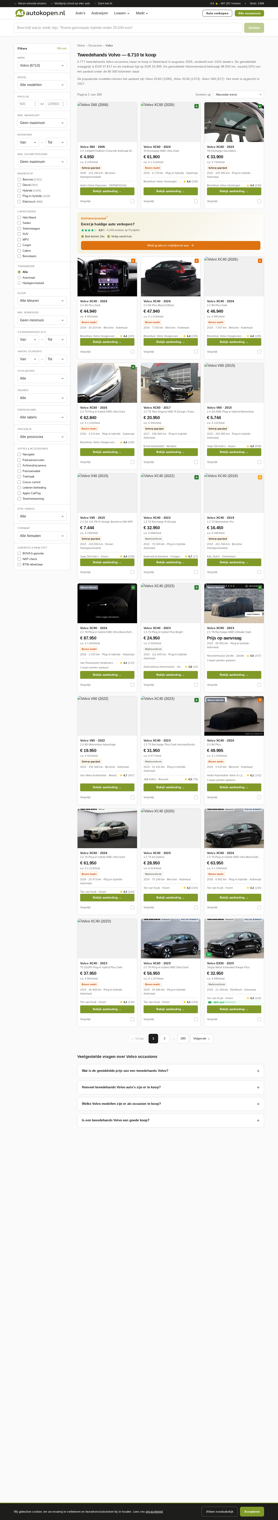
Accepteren (252, 1511)
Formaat (24, 528)
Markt (140, 13)
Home (81, 45)
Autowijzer (99, 13)
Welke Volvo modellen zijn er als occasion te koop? (121, 1103)
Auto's (80, 13)
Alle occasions (249, 13)
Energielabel (27, 409)
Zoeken (254, 28)
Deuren (23, 390)
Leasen (120, 13)
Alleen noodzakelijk (219, 1511)
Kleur (22, 293)
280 (183, 1038)
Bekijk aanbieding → (107, 191)
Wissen (62, 48)
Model (22, 77)
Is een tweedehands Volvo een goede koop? (115, 1120)
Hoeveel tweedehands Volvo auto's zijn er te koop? (121, 1087)
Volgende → (201, 1038)
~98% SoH (224, 1002)
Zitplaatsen (26, 371)
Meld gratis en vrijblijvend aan (168, 245)
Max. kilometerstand (33, 154)
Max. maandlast (29, 115)
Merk (21, 57)
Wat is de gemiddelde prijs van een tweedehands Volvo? (125, 1070)
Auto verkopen (217, 13)
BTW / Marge (26, 508)
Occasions (95, 45)
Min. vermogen (28, 312)
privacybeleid (154, 1511)
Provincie (25, 429)
